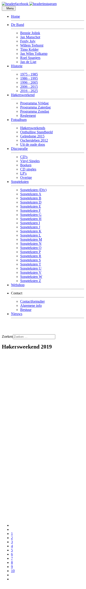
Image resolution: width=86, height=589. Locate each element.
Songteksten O (31, 248)
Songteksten (20, 182)
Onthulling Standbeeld (36, 132)
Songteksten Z (30, 281)
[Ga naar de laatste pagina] (12, 579)
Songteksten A (30, 194)
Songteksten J (30, 227)
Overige (26, 177)
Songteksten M (31, 239)
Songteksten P (30, 252)
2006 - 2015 (29, 87)
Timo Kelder (29, 49)
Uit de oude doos (32, 144)
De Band (17, 25)
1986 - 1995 (29, 78)
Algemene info (31, 305)
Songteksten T (30, 264)
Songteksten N (31, 244)
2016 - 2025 (29, 91)
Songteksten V (31, 272)
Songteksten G (31, 215)
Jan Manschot (30, 37)
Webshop (18, 285)
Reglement (28, 115)
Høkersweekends (32, 128)
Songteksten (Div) (33, 190)
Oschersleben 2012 (34, 140)
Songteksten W (31, 277)
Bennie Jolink (30, 33)
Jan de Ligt (28, 62)
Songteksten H (31, 219)
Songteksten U (31, 268)
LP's (23, 173)
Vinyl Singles (30, 161)
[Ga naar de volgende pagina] (12, 575)
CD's (24, 157)
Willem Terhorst (31, 45)
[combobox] (34, 336)
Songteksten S (30, 260)
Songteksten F (30, 210)
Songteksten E (30, 206)
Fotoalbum (19, 120)
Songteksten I (30, 223)
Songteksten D (31, 202)
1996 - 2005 (29, 82)
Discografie (19, 149)
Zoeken (7, 336)
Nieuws (16, 314)
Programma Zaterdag (35, 107)
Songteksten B (30, 198)
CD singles (28, 169)
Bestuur (25, 310)
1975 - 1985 (29, 74)
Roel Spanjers (30, 58)
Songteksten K (31, 231)
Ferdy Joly (28, 41)
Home (15, 16)
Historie (16, 66)
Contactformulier (32, 301)
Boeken (25, 165)
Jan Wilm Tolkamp (33, 54)
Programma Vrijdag (34, 103)
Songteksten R (30, 256)
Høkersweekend (23, 95)
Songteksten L (30, 235)
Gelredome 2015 (32, 136)
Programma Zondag (34, 111)
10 (13, 571)
